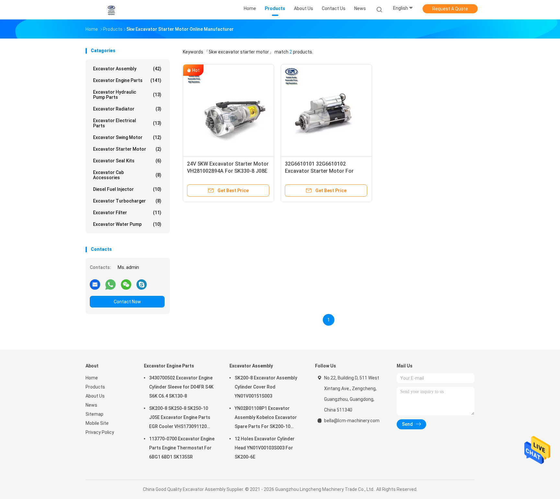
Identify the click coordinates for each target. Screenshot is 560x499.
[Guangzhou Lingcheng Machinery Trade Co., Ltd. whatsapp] (110, 284)
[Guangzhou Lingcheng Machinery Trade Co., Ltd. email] (95, 284)
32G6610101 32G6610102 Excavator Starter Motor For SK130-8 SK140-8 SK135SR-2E (321, 171)
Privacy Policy (100, 432)
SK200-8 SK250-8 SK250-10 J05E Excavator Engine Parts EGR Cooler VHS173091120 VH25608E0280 (179, 418)
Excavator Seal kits (127, 160)
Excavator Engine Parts (127, 80)
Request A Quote (450, 8)
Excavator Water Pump (127, 224)
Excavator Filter (127, 212)
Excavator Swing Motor (127, 137)
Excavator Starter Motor (127, 149)
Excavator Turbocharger (127, 200)
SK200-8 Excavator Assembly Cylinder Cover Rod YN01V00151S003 (266, 387)
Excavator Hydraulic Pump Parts (127, 94)
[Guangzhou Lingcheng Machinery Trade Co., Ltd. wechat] (126, 284)
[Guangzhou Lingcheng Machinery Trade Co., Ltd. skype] (141, 284)
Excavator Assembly (127, 68)
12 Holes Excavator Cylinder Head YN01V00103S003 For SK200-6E (265, 447)
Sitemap (94, 414)
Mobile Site (97, 423)
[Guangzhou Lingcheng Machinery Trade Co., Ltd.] (110, 9)
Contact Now (127, 301)
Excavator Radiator (127, 108)
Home (92, 377)
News (91, 405)
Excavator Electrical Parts (127, 123)
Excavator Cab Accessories (127, 175)
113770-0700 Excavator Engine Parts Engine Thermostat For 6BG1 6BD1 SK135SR (182, 447)
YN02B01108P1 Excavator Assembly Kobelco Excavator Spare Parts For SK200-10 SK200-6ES (266, 418)
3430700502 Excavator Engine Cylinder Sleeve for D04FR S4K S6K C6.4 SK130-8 (181, 387)
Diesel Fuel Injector (127, 189)
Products (95, 386)
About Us (95, 396)
